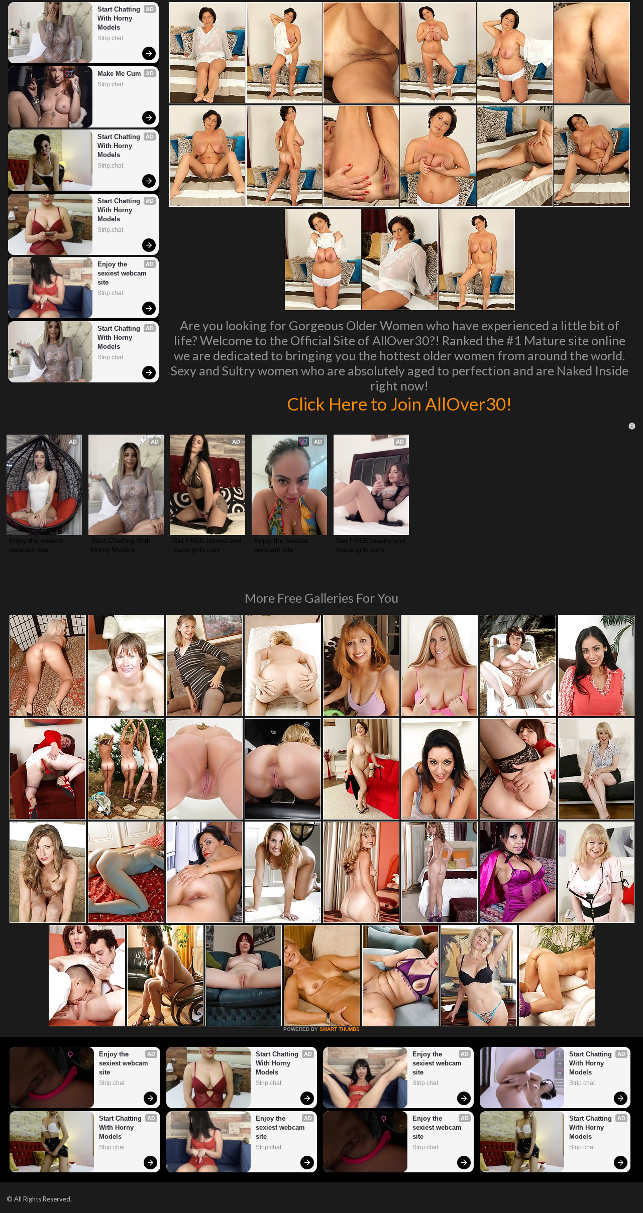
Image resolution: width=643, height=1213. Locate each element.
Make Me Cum (119, 73)
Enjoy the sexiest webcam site (123, 273)
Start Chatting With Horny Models (119, 18)
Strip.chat (110, 38)
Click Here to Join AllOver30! (399, 403)
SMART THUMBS (339, 1029)
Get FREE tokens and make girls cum (207, 545)
